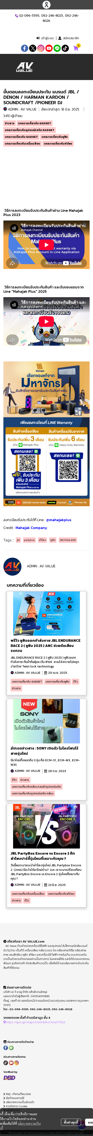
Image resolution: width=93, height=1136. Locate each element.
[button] (51, 29)
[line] (57, 48)
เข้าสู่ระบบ (47, 38)
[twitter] (32, 48)
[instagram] (40, 48)
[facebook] (24, 48)
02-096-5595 (29, 15)
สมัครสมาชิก (71, 38)
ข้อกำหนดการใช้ (14, 1098)
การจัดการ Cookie (16, 1106)
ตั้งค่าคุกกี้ (71, 1122)
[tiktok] (65, 48)
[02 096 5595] (16, 15)
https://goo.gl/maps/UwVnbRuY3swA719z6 (35, 1022)
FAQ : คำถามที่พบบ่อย (18, 1094)
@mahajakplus (58, 519)
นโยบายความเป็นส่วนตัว (19, 1102)
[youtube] (49, 48)
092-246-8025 (52, 15)
